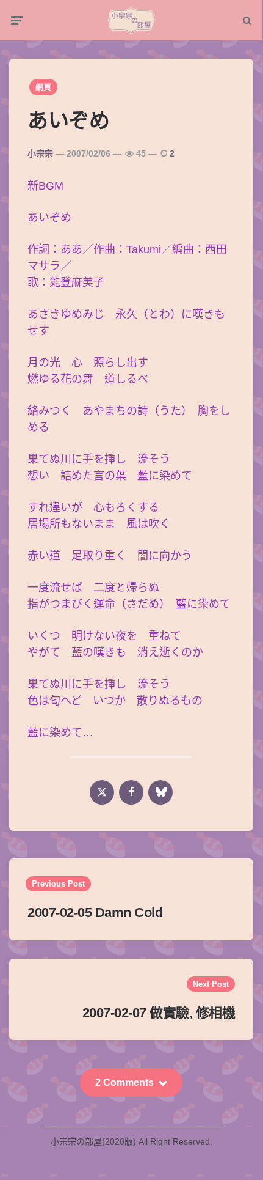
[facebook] (131, 792)
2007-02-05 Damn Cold (94, 912)
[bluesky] (160, 792)
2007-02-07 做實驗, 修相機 (159, 1012)
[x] (102, 792)
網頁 (43, 87)
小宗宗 (40, 153)
